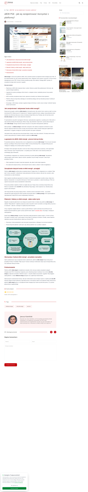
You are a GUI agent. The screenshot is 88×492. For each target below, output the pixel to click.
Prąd (41, 2)
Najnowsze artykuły (34, 2)
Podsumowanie (10, 72)
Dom (60, 2)
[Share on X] (55, 332)
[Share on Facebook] (51, 332)
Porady (45, 2)
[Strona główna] (4, 10)
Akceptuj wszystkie (14, 488)
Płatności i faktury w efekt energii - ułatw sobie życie (18, 67)
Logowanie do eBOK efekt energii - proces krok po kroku (19, 62)
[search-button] (79, 3)
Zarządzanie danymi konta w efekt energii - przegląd (18, 64)
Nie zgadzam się (14, 485)
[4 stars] (11, 292)
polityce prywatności (19, 482)
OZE (49, 2)
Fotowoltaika (54, 2)
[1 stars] (5, 292)
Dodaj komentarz (10, 364)
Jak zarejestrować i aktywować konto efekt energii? (18, 59)
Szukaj (60, 10)
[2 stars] (7, 292)
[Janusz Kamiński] (5, 22)
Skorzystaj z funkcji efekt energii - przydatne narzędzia (19, 70)
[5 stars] (13, 292)
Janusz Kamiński (10, 21)
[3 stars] (9, 292)
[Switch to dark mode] (82, 3)
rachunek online (38, 210)
